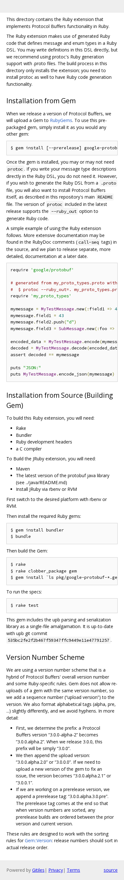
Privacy (55, 870)
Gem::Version (38, 840)
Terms (73, 870)
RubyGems (61, 120)
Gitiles (38, 870)
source (111, 870)
